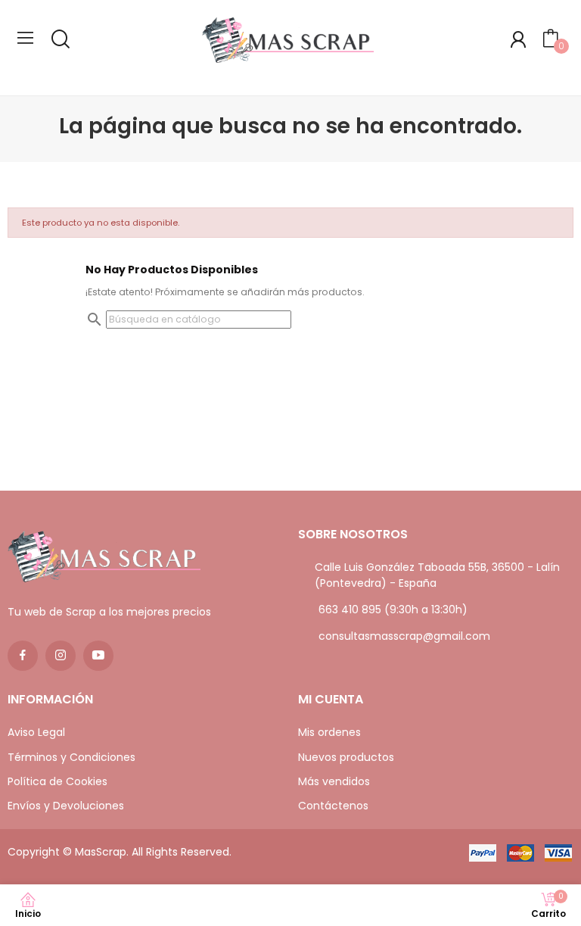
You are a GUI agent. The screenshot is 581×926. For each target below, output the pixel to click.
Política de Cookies (57, 781)
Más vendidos (334, 781)
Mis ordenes (329, 732)
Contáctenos (333, 805)
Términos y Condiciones (71, 757)
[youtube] (98, 656)
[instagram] (60, 656)
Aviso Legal (36, 732)
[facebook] (23, 656)
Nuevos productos (346, 757)
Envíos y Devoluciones (66, 805)
